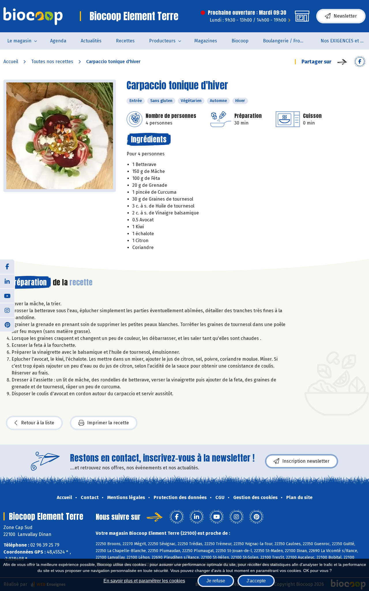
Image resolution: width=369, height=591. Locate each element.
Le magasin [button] (19, 41)
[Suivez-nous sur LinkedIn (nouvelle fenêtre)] (7, 281)
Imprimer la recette (108, 423)
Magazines (205, 41)
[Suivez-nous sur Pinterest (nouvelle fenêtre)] (7, 324)
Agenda (58, 41)
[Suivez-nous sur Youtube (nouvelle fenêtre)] (7, 295)
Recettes (125, 41)
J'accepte (256, 580)
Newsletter (345, 16)
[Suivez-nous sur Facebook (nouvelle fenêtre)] (7, 266)
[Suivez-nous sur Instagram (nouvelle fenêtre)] (7, 310)
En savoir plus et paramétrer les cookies (144, 580)
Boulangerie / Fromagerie (288, 41)
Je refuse (215, 580)
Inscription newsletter (306, 461)
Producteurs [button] (162, 41)
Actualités (91, 41)
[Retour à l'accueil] (33, 16)
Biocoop (239, 41)
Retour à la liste (37, 423)
